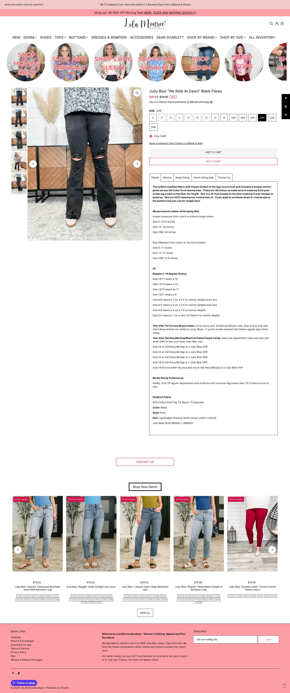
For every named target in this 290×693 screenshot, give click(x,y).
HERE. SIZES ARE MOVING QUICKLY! (170, 12)
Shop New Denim (145, 487)
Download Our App (21, 644)
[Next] (137, 164)
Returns (167, 177)
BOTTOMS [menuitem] (77, 37)
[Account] (276, 23)
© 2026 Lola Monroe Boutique (27, 687)
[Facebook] (13, 673)
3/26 (26, 596)
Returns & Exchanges (22, 640)
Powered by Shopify (57, 687)
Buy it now (213, 161)
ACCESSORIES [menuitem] (141, 37)
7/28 (40, 596)
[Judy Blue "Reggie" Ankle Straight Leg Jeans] (91, 533)
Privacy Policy (18, 652)
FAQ (13, 656)
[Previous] (33, 164)
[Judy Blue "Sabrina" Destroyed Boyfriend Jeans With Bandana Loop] (37, 533)
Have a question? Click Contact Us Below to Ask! (176, 143)
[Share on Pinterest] (286, 115)
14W (233, 117)
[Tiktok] (19, 673)
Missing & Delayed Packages (26, 659)
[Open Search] (271, 23)
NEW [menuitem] (16, 37)
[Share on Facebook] (286, 98)
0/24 (73, 596)
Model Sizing (183, 177)
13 (215, 117)
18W (252, 117)
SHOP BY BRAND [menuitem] (200, 37)
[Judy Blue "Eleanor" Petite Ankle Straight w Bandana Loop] (199, 533)
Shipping (15, 637)
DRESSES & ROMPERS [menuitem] (109, 37)
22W (272, 117)
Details (155, 177)
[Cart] (282, 23)
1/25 (19, 596)
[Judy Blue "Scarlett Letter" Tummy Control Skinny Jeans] (252, 533)
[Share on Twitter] (286, 106)
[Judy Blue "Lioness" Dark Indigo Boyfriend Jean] (145, 533)
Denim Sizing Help (204, 177)
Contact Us (224, 177)
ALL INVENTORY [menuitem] (262, 37)
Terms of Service (20, 648)
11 (206, 117)
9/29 (47, 596)
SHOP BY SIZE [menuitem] (231, 37)
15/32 (27, 599)
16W (243, 117)
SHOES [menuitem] (45, 37)
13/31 (19, 599)
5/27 (33, 596)
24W (153, 127)
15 (224, 117)
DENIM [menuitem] (28, 37)
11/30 (55, 596)
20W (262, 117)
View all (145, 612)
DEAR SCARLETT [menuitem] (170, 37)
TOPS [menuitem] (59, 37)
